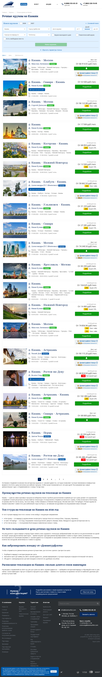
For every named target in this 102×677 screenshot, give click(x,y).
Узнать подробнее (39, 674)
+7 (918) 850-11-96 (86, 623)
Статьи (4, 610)
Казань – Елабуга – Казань (48, 181)
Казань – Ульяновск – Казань (50, 204)
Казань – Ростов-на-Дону (47, 371)
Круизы (22, 602)
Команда (5, 652)
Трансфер (33, 622)
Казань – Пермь (41, 432)
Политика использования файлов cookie (7, 628)
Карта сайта (96, 641)
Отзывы (33, 646)
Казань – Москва (42, 60)
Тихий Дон (36, 353)
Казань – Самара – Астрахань (50, 413)
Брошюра (5, 644)
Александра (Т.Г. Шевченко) (44, 185)
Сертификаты (6, 618)
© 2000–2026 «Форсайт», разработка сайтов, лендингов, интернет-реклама (90, 637)
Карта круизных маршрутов (34, 663)
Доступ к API (47, 615)
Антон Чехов (37, 436)
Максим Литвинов (40, 64)
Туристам (34, 602)
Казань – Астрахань (44, 350)
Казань (36, 124)
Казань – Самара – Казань (48, 82)
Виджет (46, 617)
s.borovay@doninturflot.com (89, 625)
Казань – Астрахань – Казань (50, 394)
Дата (3, 55)
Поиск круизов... (51, 44)
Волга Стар (36, 375)
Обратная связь (88, 592)
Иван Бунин (37, 85)
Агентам (46, 602)
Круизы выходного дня (22, 609)
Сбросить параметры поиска (52, 50)
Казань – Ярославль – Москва (51, 264)
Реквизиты (5, 615)
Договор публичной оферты (34, 651)
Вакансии (5, 612)
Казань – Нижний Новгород (49, 162)
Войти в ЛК (47, 607)
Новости (5, 607)
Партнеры (5, 641)
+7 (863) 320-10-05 (90, 3)
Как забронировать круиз (35, 642)
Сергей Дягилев (39, 105)
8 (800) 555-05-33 (70, 3)
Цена (10, 55)
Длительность (19, 55)
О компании (6, 602)
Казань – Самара (42, 223)
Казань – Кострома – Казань (49, 143)
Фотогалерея (6, 638)
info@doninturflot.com (68, 610)
